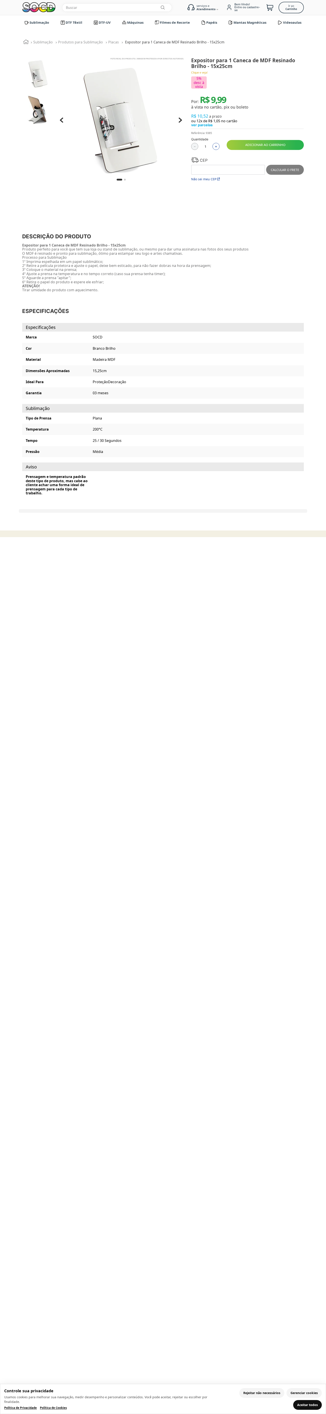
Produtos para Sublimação (80, 42)
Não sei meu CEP (203, 179)
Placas (113, 42)
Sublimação (43, 42)
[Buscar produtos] (162, 8)
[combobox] (117, 7)
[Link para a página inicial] (26, 42)
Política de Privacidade (20, 1408)
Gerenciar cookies (304, 1393)
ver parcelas (202, 125)
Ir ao (291, 7)
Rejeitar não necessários (261, 1393)
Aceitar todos (307, 1405)
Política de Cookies (53, 1408)
